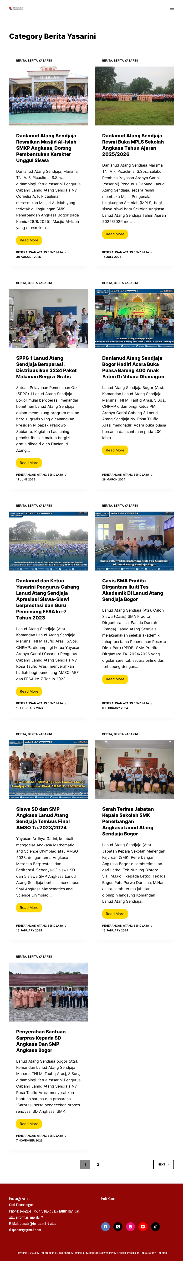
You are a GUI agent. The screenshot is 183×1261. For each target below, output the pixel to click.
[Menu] (172, 8)
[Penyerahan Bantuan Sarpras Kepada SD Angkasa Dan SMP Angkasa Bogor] (48, 992)
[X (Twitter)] (117, 1226)
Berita (21, 60)
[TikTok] (155, 1226)
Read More (31, 239)
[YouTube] (142, 1226)
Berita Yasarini (40, 60)
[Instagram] (130, 1226)
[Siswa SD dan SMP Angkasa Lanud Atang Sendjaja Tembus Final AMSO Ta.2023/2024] (48, 769)
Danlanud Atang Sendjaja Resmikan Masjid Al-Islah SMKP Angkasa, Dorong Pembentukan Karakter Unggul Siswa (46, 148)
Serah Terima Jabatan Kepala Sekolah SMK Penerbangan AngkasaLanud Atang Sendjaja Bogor (128, 821)
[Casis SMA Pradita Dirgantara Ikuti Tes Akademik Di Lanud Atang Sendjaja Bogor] (134, 541)
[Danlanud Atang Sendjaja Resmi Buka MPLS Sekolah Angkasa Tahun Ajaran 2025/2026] (134, 96)
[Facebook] (105, 1226)
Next (161, 1164)
